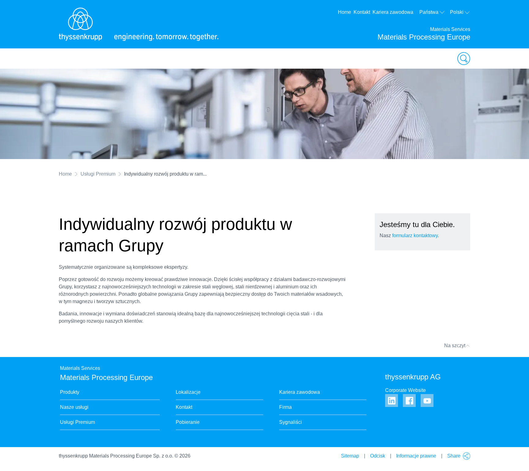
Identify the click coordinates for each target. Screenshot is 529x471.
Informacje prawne (416, 455)
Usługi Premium (98, 174)
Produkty (69, 392)
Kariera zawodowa (393, 12)
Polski (456, 12)
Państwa (428, 12)
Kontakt (362, 12)
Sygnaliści (290, 422)
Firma (285, 407)
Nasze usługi (74, 407)
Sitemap (350, 455)
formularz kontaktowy (415, 235)
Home (344, 12)
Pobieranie (188, 422)
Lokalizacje (188, 392)
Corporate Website (405, 390)
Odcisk (377, 455)
